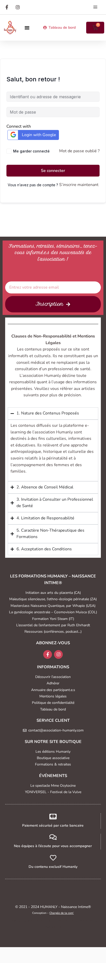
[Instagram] (58, 654)
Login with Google (39, 135)
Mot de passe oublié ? (79, 151)
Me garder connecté (31, 151)
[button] (95, 7)
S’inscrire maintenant (79, 185)
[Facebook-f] (47, 654)
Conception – (53, 913)
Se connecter (53, 170)
